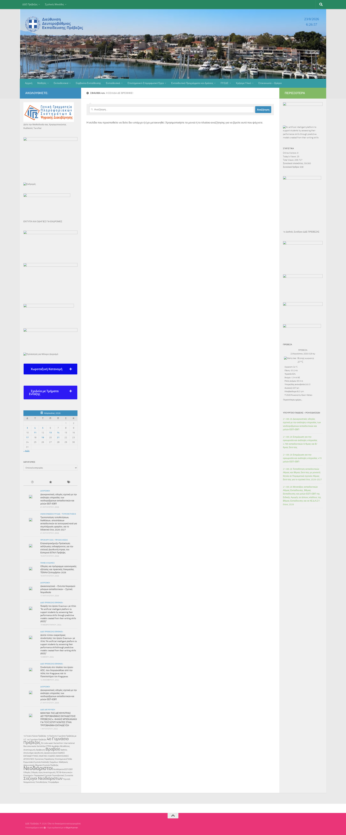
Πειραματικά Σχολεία (42, 775)
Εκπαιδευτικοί (61, 83)
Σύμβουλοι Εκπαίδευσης (88, 83)
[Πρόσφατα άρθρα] (32, 482)
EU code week (47, 743)
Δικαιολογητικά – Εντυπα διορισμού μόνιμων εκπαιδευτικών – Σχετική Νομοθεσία (57, 589)
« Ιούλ (26, 451)
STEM (48, 746)
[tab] (50, 369)
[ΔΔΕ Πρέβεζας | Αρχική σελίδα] (55, 24)
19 (42, 437)
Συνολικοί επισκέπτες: (293, 163)
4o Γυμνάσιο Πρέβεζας (36, 739)
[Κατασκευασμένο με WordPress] (45, 828)
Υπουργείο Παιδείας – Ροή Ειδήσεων (301, 412)
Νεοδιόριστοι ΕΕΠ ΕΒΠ (63, 769)
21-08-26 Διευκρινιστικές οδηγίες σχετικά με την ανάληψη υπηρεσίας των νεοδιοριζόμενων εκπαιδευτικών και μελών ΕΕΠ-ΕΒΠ (302, 424)
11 (35, 432)
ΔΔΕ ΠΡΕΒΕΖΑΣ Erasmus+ (51, 603)
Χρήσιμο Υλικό (243, 83)
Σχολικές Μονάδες (54, 4)
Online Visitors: (290, 153)
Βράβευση (40, 750)
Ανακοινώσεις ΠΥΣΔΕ (50, 514)
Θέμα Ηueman (72, 828)
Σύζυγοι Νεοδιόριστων (43, 778)
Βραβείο (53, 749)
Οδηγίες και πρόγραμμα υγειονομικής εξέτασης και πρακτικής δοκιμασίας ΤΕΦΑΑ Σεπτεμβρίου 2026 (58, 569)
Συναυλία (69, 775)
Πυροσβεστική (58, 775)
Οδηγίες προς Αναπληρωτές (43, 772)
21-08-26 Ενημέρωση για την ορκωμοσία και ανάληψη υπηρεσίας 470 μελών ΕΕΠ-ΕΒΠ (302, 458)
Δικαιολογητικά (50, 753)
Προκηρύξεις (47, 540)
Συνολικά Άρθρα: (291, 167)
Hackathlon (58, 743)
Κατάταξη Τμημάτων (49, 762)
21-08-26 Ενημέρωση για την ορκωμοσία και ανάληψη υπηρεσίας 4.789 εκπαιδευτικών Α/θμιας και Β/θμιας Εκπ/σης (300, 442)
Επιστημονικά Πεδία (63, 759)
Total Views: (288, 160)
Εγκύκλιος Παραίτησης (44, 759)
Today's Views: (290, 156)
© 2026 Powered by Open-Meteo (298, 395)
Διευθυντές (39, 753)
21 (58, 437)
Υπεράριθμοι (53, 782)
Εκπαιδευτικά (113, 83)
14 (58, 432)
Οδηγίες (26, 772)
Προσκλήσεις (61, 540)
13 (50, 432)
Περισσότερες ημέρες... (292, 399)
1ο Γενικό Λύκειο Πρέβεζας (34, 736)
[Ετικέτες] (68, 482)
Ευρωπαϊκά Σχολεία (32, 762)
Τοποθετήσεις (69, 514)
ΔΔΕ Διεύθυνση (47, 710)
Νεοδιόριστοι (38, 768)
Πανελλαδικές (47, 563)
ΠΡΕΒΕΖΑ (302, 350)
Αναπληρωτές (29, 750)
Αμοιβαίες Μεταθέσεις (61, 746)
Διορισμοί (45, 491)
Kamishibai (41, 746)
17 (27, 437)
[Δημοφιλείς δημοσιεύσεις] (50, 482)
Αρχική (28, 83)
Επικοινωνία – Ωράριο (270, 83)
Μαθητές (41, 83)
